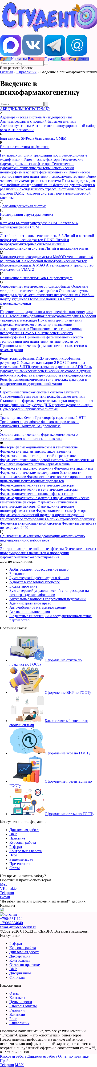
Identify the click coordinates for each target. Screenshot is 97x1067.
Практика (17, 838)
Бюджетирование (23, 586)
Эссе (13, 855)
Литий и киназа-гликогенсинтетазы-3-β (32, 236)
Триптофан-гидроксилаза (40, 426)
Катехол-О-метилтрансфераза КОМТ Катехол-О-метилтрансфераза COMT (39, 225)
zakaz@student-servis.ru (18, 927)
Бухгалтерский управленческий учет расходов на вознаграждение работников (49, 592)
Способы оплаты (23, 1006)
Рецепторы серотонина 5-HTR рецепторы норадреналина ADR (42, 365)
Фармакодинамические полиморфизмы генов (36, 494)
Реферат (15, 847)
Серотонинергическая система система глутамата (40, 392)
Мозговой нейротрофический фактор (57, 261)
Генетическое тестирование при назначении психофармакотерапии (45, 174)
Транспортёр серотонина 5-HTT (60, 418)
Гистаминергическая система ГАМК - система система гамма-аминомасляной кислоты (45, 193)
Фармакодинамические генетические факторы (37, 485)
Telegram (7, 893)
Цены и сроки (20, 1002)
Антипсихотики (21, 130)
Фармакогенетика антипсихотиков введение (35, 451)
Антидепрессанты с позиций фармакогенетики (38, 121)
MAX (19, 1065)
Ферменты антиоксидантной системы (31, 523)
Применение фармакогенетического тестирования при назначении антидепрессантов (41, 339)
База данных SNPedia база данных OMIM (33, 138)
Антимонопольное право (29, 612)
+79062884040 (11, 923)
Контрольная (19, 960)
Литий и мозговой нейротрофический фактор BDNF (47, 238)
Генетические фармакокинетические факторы (37, 166)
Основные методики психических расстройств (44, 288)
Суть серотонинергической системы (29, 409)
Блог (13, 1019)
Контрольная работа (25, 851)
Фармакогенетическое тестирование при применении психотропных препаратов (46, 479)
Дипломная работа (24, 830)
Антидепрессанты (57, 117)
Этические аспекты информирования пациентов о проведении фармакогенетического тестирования (48, 553)
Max (3, 884)
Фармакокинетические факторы (61, 511)
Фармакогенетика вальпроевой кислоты (32, 460)
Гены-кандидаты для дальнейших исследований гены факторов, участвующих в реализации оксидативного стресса (47, 185)
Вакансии (17, 1014)
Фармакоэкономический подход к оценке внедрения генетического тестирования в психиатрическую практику (47, 517)
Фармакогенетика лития (73, 468)
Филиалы (17, 977)
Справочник (26, 72)
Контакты (17, 998)
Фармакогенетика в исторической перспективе (38, 456)
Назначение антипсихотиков (23, 278)
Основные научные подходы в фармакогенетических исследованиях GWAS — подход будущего (47, 295)
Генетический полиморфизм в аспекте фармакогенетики (37, 170)
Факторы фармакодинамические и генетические (39, 447)
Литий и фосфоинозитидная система (32, 246)
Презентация (19, 864)
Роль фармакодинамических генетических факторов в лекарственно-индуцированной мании (43, 381)
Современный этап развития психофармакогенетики (42, 396)
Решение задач (21, 859)
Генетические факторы (42, 159)
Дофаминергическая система (23, 206)
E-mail (5, 897)
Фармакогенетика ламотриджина (27, 468)
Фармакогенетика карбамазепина (43, 464)
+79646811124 (11, 919)
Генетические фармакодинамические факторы (41, 161)
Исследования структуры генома (26, 214)
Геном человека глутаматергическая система (48, 178)
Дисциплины (20, 973)
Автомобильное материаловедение (37, 607)
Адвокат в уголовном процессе (34, 582)
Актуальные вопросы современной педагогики (47, 599)
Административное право (30, 603)
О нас (14, 993)
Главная (6, 72)
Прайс (5, 1061)
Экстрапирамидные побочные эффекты (32, 549)
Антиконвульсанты (16, 126)
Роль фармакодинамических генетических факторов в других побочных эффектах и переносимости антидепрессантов (46, 371)
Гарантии (17, 1010)
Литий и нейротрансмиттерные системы (34, 242)
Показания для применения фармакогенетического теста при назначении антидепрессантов (41, 324)
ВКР (13, 834)
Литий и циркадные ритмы (67, 248)
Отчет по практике (24, 965)
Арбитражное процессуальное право (39, 569)
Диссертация (19, 956)
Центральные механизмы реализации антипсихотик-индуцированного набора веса (42, 538)
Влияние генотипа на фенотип (24, 147)
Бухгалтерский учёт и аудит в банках (39, 578)
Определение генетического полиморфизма (35, 286)
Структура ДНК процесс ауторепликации (59, 405)
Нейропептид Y (60, 278)
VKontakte (8, 888)
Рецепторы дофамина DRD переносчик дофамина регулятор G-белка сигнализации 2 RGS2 (40, 360)
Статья (14, 868)
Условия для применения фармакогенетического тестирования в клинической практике (39, 436)
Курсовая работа (22, 842)
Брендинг (17, 574)
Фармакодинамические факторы (26, 498)
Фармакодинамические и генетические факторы (39, 489)
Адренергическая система (21, 117)
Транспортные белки (17, 418)
